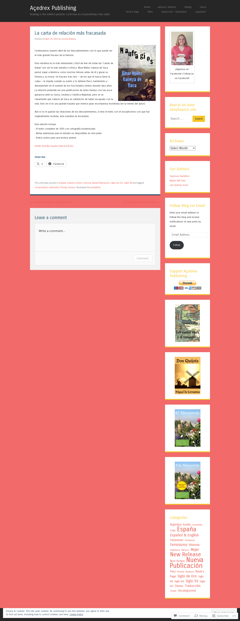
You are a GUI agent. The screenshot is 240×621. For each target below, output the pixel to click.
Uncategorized (187, 590)
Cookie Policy (76, 614)
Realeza (190, 571)
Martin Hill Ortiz (178, 180)
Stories (179, 586)
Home (147, 7)
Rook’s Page (132, 11)
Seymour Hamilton (179, 176)
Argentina (176, 524)
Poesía (180, 571)
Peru (173, 571)
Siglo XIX (179, 581)
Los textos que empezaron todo (141, 202)
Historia (87, 183)
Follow (176, 245)
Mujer (195, 550)
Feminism (190, 540)
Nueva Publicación (101, 183)
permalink (95, 187)
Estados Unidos (74, 183)
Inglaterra (175, 550)
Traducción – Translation (174, 11)
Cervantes (197, 524)
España (62, 183)
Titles (150, 11)
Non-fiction (177, 561)
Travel (173, 590)
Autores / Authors (167, 7)
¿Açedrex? (200, 11)
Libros (203, 7)
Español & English (184, 535)
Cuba (173, 530)
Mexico (185, 550)
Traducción (193, 586)
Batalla (186, 524)
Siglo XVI (128, 183)
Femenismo (176, 540)
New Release (185, 554)
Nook (63, 146)
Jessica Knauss (68, 39)
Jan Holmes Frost (179, 185)
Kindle (38, 146)
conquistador (41, 187)
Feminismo (178, 545)
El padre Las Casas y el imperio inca (50, 202)
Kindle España (50, 146)
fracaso (71, 187)
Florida (63, 187)
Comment (142, 258)
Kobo (71, 146)
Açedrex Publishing (53, 8)
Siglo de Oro (117, 183)
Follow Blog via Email (187, 205)
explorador (54, 187)
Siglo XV (192, 581)
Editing (187, 7)
